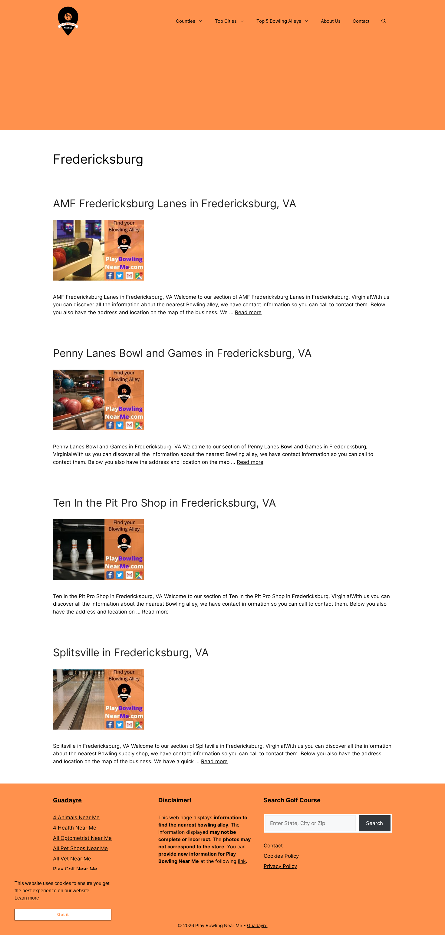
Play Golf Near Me (75, 869)
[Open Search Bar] (383, 21)
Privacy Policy (280, 866)
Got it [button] (63, 914)
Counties (185, 21)
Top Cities (226, 21)
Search (374, 823)
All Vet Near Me (72, 859)
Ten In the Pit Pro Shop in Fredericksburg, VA (164, 502)
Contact (361, 21)
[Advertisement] (222, 87)
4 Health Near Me (74, 828)
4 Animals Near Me (76, 817)
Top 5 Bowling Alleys (278, 21)
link (242, 861)
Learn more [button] (27, 897)
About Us (331, 21)
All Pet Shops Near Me (80, 848)
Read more (248, 312)
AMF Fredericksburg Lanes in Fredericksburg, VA (174, 203)
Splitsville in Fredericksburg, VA (131, 652)
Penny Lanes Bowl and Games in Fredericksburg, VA (182, 353)
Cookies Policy (281, 856)
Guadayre (67, 800)
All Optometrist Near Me (82, 838)
